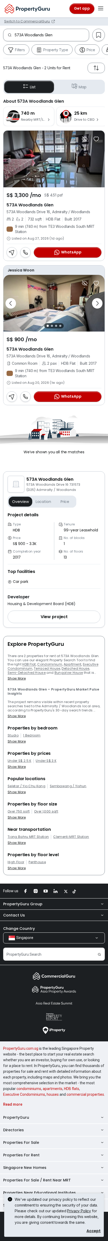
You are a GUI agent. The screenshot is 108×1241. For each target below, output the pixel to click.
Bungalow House (69, 672)
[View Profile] (54, 270)
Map (83, 87)
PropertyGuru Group (22, 904)
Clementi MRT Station (71, 837)
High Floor (16, 862)
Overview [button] (20, 501)
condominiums (29, 1089)
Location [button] (43, 501)
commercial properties (85, 1094)
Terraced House (47, 668)
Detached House (75, 668)
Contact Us (14, 915)
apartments (52, 1089)
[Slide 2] (52, 326)
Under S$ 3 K (46, 761)
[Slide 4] (60, 326)
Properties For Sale (21, 1142)
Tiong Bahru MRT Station (28, 837)
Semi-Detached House (27, 672)
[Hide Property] (84, 139)
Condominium (49, 664)
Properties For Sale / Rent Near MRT (37, 1180)
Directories (13, 1130)
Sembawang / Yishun (68, 786)
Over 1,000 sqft (46, 811)
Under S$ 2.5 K (19, 761)
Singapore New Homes (24, 1167)
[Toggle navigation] (100, 8)
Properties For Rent (21, 1155)
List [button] (32, 87)
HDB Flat (29, 664)
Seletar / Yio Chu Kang (26, 786)
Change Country (19, 928)
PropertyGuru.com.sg (20, 1048)
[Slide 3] (56, 326)
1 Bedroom (32, 735)
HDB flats (71, 1089)
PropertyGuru (16, 1117)
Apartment (73, 664)
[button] (54, 617)
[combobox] (52, 35)
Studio (13, 735)
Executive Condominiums (24, 1094)
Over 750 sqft (19, 811)
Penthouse (37, 862)
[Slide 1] (48, 326)
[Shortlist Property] (96, 139)
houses (53, 1094)
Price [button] (65, 501)
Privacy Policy (79, 1211)
